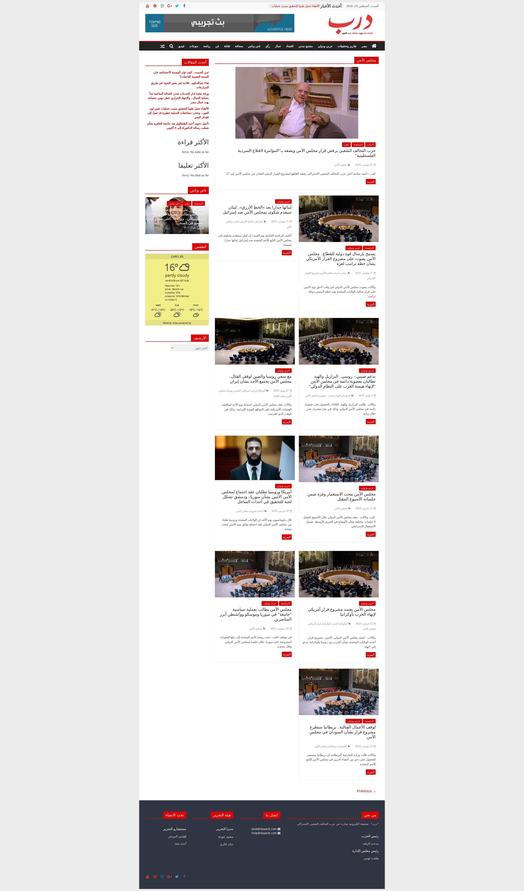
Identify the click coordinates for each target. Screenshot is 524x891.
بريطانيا (333, 746)
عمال (278, 46)
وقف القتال (279, 396)
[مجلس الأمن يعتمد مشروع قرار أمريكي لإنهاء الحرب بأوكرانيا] (339, 553)
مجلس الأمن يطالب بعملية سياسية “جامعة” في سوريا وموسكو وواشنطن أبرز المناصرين (256, 614)
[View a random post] (162, 46)
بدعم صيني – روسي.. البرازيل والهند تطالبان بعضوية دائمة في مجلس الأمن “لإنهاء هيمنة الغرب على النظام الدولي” (342, 381)
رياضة (206, 46)
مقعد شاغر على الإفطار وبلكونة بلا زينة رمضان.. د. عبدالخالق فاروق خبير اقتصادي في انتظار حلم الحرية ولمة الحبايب (176, 216)
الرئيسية (358, 144)
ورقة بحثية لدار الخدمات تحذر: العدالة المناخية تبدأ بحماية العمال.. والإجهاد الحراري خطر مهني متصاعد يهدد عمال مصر (178, 98)
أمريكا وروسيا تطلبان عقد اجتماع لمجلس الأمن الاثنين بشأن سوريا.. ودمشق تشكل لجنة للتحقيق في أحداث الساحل (257, 497)
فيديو (181, 46)
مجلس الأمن (340, 164)
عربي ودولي (325, 46)
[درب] (374, 46)
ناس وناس (254, 46)
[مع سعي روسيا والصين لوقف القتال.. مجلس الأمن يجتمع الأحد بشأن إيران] (255, 320)
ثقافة (227, 46)
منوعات (193, 46)
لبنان (236, 221)
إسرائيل (259, 221)
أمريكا (262, 390)
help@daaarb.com (265, 833)
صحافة (239, 46)
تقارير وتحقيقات (347, 46)
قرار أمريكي (315, 623)
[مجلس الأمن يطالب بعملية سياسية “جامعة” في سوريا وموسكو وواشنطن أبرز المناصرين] (255, 553)
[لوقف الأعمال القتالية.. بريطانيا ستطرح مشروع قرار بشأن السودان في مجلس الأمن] (339, 671)
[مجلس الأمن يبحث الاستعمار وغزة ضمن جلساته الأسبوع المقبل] (339, 438)
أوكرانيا (343, 623)
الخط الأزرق (247, 221)
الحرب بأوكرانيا (330, 623)
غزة (337, 273)
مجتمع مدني (305, 46)
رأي (267, 46)
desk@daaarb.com (264, 829)
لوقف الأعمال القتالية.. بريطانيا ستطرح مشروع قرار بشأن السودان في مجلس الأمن (342, 732)
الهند (338, 395)
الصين (238, 390)
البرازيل (346, 395)
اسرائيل (247, 390)
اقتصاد (290, 46)
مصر (364, 46)
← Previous (367, 790)
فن (217, 46)
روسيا (230, 390)
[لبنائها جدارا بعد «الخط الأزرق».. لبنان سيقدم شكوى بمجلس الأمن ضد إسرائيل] (287, 252)
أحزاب (370, 144)
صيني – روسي (327, 395)
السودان (342, 746)
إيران (254, 390)
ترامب (343, 273)
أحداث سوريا (257, 511)
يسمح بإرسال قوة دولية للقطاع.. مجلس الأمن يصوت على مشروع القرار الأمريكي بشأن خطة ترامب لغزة (341, 258)
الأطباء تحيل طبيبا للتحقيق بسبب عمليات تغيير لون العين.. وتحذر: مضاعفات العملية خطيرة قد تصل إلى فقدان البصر (178, 112)
